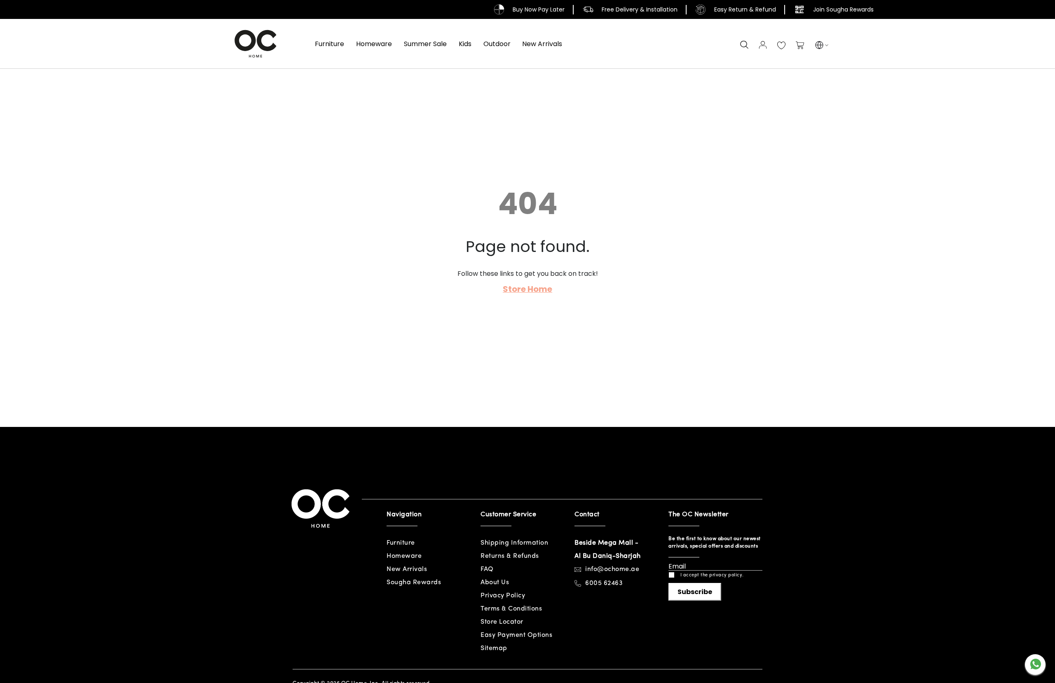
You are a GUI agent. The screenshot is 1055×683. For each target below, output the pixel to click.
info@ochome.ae (612, 569)
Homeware (404, 556)
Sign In (763, 45)
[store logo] (255, 43)
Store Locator (502, 622)
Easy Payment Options (516, 635)
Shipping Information (514, 543)
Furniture (401, 543)
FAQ (487, 569)
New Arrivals (407, 569)
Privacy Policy (503, 595)
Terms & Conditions (511, 609)
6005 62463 (604, 583)
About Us (495, 582)
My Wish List (781, 46)
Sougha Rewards (414, 582)
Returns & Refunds (510, 556)
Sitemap (494, 648)
